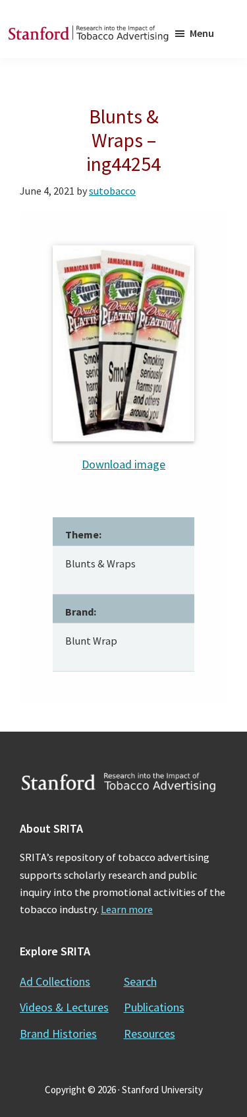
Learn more (127, 909)
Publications (154, 1007)
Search (140, 981)
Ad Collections (55, 981)
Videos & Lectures (64, 1007)
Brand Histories (58, 1033)
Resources (149, 1033)
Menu (202, 33)
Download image (123, 464)
